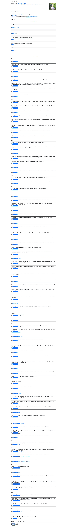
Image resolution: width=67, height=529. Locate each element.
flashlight (15, 27)
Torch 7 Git (22, 326)
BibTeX (17, 61)
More (12, 27)
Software (13, 16)
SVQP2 (24, 456)
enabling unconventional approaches (33, 16)
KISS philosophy (28, 17)
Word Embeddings (20, 291)
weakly (17, 14)
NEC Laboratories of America (39, 4)
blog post (18, 27)
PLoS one (19, 393)
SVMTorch (15, 50)
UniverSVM (22, 456)
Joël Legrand (13, 525)
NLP (22, 13)
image (24, 13)
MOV (12, 423)
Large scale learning (14, 15)
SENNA (21, 336)
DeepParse (19, 258)
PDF (12, 61)
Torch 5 (22, 423)
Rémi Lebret (13, 524)
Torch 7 (19, 326)
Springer (17, 303)
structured (20, 14)
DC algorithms (28, 456)
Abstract (14, 61)
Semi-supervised (14, 14)
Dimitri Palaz (13, 523)
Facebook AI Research (24, 4)
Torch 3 (24, 423)
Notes (17, 336)
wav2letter (15, 33)
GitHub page (35, 21)
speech (26, 13)
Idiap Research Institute (31, 4)
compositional (24, 14)
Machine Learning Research (22, 3)
